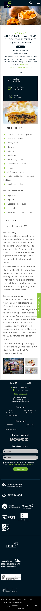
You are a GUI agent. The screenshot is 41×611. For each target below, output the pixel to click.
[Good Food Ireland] (7, 5)
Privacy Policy (22, 599)
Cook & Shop (11, 413)
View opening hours (20, 394)
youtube (26, 439)
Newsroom (30, 427)
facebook (11, 439)
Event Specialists (10, 429)
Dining (11, 410)
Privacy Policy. (28, 464)
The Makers (30, 413)
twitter (15, 439)
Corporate (11, 424)
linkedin (22, 439)
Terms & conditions (14, 464)
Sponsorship (11, 427)
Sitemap (30, 599)
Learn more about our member (20, 67)
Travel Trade (30, 424)
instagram (19, 439)
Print (21, 47)
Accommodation (30, 410)
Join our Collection (10, 415)
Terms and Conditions (9, 599)
